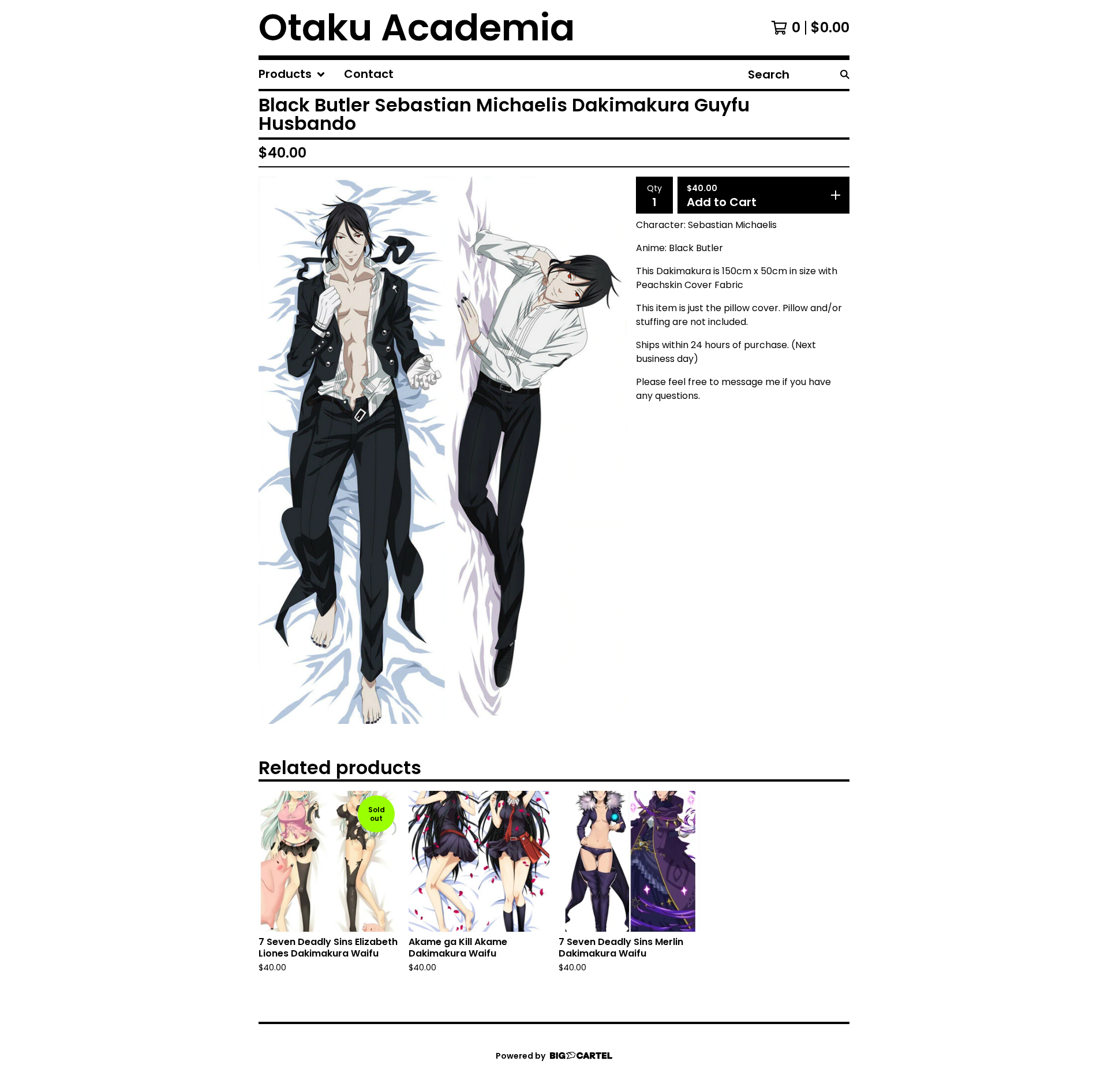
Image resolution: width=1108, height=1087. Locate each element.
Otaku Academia (417, 27)
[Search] (845, 74)
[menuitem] (292, 74)
